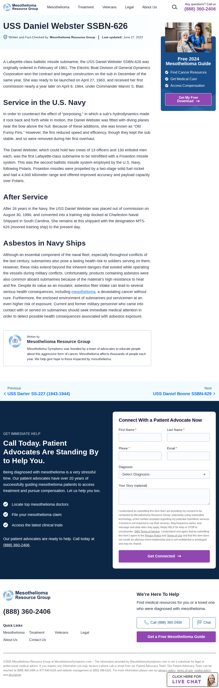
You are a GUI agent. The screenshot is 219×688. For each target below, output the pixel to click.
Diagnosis (126, 467)
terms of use (185, 670)
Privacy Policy (153, 535)
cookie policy (202, 670)
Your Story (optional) (133, 485)
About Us (149, 7)
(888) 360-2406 (16, 545)
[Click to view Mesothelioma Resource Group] (15, 342)
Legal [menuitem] (129, 7)
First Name (127, 430)
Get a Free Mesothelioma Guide (176, 637)
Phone (124, 448)
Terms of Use (174, 535)
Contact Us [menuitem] (37, 640)
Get (161, 556)
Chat (207, 622)
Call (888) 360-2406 (166, 622)
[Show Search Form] (174, 6)
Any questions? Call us (200, 7)
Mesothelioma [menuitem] (58, 7)
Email (172, 448)
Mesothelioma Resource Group (20, 7)
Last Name (176, 430)
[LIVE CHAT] (192, 679)
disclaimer (15, 674)
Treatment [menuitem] (86, 7)
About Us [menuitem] (10, 640)
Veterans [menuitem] (109, 7)
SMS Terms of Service (147, 531)
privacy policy (166, 670)
